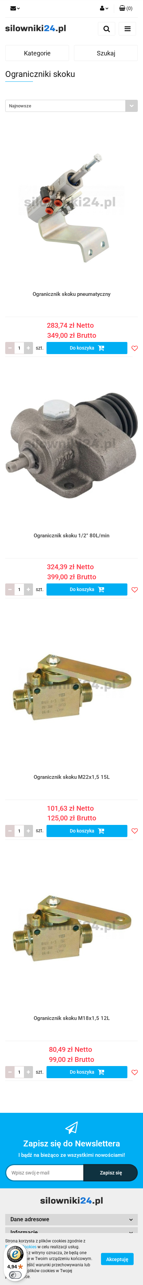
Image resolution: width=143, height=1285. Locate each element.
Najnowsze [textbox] (20, 105)
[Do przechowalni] (135, 348)
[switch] (15, 1275)
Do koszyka (82, 348)
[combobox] (71, 106)
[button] (126, 8)
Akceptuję (117, 1259)
